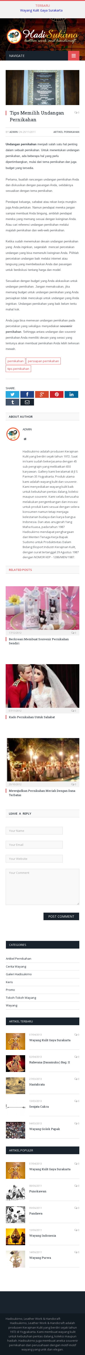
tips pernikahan (18, 369)
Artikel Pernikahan (66, 132)
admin (14, 132)
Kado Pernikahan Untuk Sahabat (32, 717)
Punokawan (37, 1191)
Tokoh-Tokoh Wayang (21, 998)
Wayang (11, 1005)
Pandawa (35, 1213)
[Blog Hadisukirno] (42, 35)
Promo (10, 990)
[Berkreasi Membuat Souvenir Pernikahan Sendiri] (42, 610)
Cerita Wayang (16, 966)
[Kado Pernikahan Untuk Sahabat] (42, 688)
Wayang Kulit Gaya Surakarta (41, 10)
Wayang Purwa (40, 1258)
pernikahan (15, 361)
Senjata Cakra (39, 1106)
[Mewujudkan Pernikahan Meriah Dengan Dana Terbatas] (42, 762)
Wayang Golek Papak (44, 1129)
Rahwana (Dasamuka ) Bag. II (49, 1062)
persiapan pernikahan (43, 361)
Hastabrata (37, 1084)
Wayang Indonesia (42, 1235)
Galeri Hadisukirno (19, 974)
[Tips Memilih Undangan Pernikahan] (42, 104)
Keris (9, 982)
